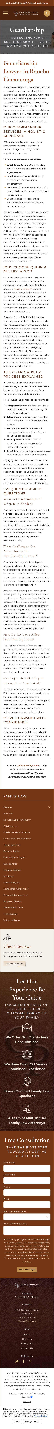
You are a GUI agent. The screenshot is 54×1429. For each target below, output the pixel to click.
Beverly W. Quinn (23, 289)
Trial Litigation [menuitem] (10, 914)
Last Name (9, 1175)
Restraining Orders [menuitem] (13, 907)
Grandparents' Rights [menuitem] (14, 857)
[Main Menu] (5, 13)
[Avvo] (16, 1361)
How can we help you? (15, 1223)
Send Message (27, 1269)
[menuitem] (26, 1401)
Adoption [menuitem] (8, 813)
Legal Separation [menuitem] (12, 870)
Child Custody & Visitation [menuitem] (16, 832)
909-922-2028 (27, 1297)
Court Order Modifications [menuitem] (17, 838)
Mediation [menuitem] (8, 876)
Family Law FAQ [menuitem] (11, 845)
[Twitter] (30, 1361)
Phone (6, 1187)
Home (27, 1334)
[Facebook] (23, 1361)
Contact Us (27, 1348)
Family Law (27, 1343)
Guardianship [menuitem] (10, 863)
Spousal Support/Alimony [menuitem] (17, 819)
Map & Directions (27, 1321)
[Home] (26, 13)
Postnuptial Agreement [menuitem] (15, 888)
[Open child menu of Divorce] (49, 807)
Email (6, 1199)
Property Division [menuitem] (12, 901)
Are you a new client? (14, 1211)
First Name (9, 1162)
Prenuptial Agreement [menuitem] (15, 895)
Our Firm (27, 1339)
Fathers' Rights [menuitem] (11, 851)
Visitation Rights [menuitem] (11, 920)
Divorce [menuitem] (7, 807)
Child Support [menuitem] (10, 826)
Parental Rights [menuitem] (11, 882)
